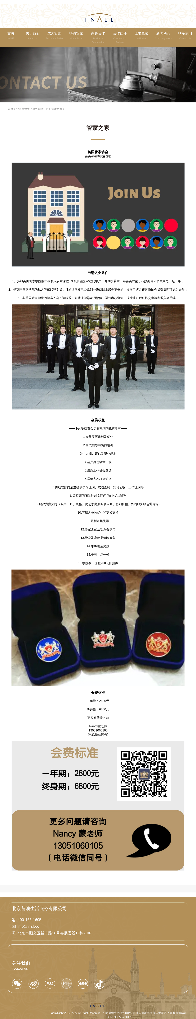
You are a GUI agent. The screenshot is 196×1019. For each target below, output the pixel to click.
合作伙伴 (120, 37)
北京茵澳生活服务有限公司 (32, 108)
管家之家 (56, 108)
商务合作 (98, 37)
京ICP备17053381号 (119, 1016)
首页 (10, 108)
